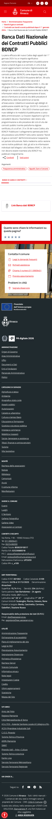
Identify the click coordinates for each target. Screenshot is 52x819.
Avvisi (4, 482)
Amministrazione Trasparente (20, 21)
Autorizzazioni (8, 408)
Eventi (4, 505)
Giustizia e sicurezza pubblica (14, 425)
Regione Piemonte (10, 3)
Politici (4, 377)
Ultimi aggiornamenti (11, 688)
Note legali (6, 675)
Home (4, 21)
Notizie (5, 470)
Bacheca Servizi (8, 662)
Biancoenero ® (20, 808)
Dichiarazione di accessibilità (14, 637)
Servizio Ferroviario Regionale (14, 766)
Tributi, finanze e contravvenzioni (16, 442)
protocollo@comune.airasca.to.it (21, 556)
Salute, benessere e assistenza (15, 438)
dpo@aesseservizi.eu (16, 617)
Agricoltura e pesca (10, 391)
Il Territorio (6, 514)
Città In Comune (35, 801)
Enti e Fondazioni (9, 368)
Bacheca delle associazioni (13, 465)
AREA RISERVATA (26, 815)
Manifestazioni (8, 491)
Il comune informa (10, 486)
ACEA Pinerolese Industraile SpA (16, 728)
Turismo (5, 446)
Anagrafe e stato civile (11, 400)
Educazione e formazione (13, 421)
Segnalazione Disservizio (12, 654)
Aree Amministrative (11, 356)
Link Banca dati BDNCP (23, 205)
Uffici (4, 360)
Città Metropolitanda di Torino (15, 719)
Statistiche (6, 692)
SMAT (4, 745)
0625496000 (11, 544)
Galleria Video (8, 522)
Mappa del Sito (8, 696)
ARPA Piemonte (9, 741)
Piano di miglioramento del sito (15, 641)
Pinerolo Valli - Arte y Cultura (14, 749)
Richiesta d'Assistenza (11, 658)
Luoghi (4, 510)
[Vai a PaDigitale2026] (18, 338)
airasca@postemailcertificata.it (21, 553)
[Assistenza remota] (45, 801)
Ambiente (6, 396)
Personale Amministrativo (13, 373)
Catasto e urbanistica (11, 413)
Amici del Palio (8, 711)
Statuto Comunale (10, 667)
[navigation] (5, 11)
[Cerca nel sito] (45, 12)
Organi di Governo (9, 351)
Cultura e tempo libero (11, 417)
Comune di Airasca (26, 12)
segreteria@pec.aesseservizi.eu (19, 620)
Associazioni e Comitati (12, 527)
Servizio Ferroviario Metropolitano (16, 762)
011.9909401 (11, 541)
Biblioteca (6, 474)
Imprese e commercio (11, 429)
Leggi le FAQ (7, 646)
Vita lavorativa (8, 451)
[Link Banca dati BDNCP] (7, 205)
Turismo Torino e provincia (13, 753)
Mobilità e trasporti (10, 434)
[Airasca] (15, 11)
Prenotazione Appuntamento (14, 650)
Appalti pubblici (8, 404)
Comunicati (6, 478)
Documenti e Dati (9, 364)
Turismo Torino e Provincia (13, 736)
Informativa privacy (10, 671)
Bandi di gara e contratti (13, 24)
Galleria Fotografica (10, 518)
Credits (5, 684)
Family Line (7, 758)
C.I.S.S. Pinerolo (8, 732)
